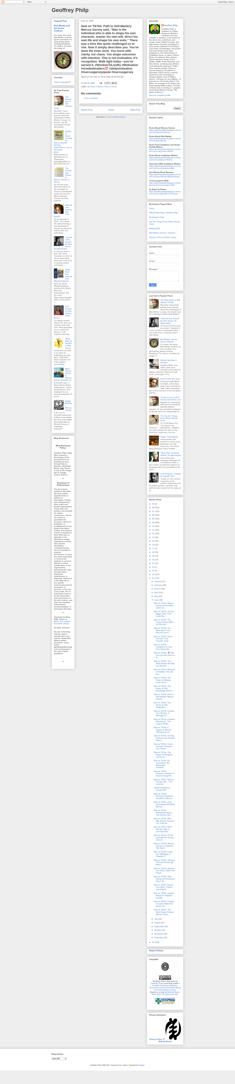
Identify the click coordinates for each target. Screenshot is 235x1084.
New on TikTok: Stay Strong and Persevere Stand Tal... (164, 878)
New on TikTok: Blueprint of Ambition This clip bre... (164, 671)
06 (153, 507)
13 (153, 533)
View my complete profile (160, 95)
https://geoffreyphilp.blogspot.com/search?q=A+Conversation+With (165, 184)
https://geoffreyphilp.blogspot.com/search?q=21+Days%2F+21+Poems (165, 192)
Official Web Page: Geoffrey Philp (163, 213)
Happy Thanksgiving (169, 437)
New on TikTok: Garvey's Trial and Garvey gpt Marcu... (164, 862)
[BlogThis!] (108, 83)
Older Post (135, 110)
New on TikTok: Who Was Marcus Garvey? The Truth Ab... (164, 820)
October (158, 930)
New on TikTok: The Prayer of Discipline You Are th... (163, 754)
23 (153, 571)
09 (153, 519)
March (157, 589)
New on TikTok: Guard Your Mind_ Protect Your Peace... (163, 887)
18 (153, 552)
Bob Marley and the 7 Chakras (162, 233)
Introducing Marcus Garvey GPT (162, 789)
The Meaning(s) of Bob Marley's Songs (170, 301)
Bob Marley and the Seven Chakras (62, 28)
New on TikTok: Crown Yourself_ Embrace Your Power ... (163, 746)
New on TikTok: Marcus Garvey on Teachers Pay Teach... (164, 845)
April (156, 592)
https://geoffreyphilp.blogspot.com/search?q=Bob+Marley (165, 139)
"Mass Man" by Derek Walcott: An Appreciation (170, 454)
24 (153, 574)
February (158, 585)
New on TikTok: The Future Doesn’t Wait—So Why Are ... (164, 622)
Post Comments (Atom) (116, 117)
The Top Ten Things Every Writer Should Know (168, 418)
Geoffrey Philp (70, 10)
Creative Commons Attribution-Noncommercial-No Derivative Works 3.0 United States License (165, 987)
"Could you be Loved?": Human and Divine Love (170, 398)
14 (153, 537)
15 (153, 541)
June (156, 600)
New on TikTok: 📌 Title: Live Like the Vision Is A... (164, 655)
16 (153, 545)
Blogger (141, 1065)
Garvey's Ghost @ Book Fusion (162, 237)
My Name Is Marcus (95, 87)
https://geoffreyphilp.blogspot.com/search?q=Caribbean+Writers (165, 158)
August (157, 923)
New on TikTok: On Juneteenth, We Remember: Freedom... (162, 763)
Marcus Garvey (110, 87)
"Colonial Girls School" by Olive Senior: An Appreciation (170, 320)
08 (153, 515)
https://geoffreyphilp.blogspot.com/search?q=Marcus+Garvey (165, 131)
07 (153, 511)
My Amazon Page (156, 217)
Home (111, 110)
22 (153, 567)
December (159, 937)
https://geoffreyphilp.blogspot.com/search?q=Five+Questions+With (165, 167)
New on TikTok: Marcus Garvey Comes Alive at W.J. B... (164, 605)
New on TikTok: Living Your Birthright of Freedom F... (163, 854)
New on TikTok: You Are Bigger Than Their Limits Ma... (164, 613)
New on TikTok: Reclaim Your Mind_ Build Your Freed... (164, 870)
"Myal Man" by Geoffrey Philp (68, 342)
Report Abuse (156, 950)
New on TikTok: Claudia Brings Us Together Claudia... (164, 895)
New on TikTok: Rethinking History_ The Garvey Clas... (163, 812)
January (158, 581)
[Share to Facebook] (113, 83)
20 (153, 560)
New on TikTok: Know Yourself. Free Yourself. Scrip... (163, 638)
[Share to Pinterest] (116, 83)
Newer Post (86, 110)
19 (153, 556)
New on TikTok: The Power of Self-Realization (162, 705)
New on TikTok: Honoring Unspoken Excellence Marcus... (164, 796)
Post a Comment (91, 98)
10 (153, 522)
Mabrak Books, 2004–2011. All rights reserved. (165, 993)
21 (153, 563)
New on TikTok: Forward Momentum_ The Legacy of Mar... (164, 721)
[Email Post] (101, 83)
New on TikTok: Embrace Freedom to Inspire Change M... (164, 773)
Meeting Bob (154, 228)
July (156, 919)
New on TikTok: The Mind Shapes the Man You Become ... (164, 663)
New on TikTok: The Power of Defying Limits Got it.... (162, 680)
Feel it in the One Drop (170, 379)
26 (153, 942)
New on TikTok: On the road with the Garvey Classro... (164, 837)
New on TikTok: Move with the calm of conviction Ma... (163, 829)
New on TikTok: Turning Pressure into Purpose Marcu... (164, 738)
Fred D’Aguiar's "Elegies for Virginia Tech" (170, 475)
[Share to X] (110, 83)
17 (153, 548)
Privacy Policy (155, 1039)
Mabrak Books (165, 1041)
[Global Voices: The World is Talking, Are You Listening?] (165, 1004)
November (159, 934)
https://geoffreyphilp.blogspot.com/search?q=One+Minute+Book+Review (165, 175)
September (159, 926)
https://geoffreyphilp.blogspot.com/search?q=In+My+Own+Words (165, 150)
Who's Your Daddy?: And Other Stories (62, 622)
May (156, 596)
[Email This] (105, 83)
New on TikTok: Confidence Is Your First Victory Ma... (163, 647)
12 (153, 530)
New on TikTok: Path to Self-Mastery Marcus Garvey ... (164, 696)
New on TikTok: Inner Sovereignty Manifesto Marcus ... (164, 804)
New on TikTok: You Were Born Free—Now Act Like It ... (163, 630)
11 (153, 526)
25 (153, 578)
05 (153, 504)
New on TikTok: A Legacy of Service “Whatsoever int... (162, 729)
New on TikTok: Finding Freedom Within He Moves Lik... (164, 903)
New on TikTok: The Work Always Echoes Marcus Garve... (164, 912)
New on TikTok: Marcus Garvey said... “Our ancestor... (164, 781)
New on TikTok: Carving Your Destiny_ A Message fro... (164, 713)
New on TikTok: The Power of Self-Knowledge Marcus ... (164, 688)
